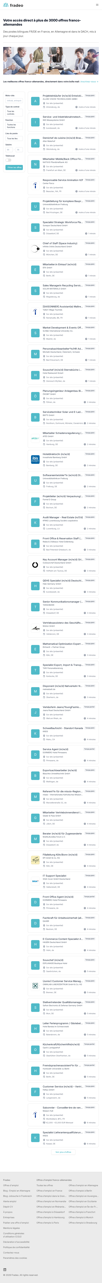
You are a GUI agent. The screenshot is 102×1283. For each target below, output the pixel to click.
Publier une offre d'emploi (16, 1222)
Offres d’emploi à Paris (48, 1222)
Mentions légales (11, 1228)
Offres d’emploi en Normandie (51, 1201)
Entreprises (8, 1217)
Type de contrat (12, 107)
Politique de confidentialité (16, 1247)
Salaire (8, 144)
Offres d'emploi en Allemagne (83, 1185)
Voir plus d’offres (63, 1152)
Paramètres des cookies (15, 1258)
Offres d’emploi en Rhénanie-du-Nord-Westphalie (52, 1206)
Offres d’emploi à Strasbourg (83, 1222)
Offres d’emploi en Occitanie (83, 1201)
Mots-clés (9, 95)
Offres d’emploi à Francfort (82, 1212)
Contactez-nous (11, 1252)
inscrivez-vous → (89, 81)
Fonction (9, 120)
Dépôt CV (8, 1206)
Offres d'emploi (11, 1185)
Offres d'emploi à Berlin (80, 1190)
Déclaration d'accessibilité (16, 1242)
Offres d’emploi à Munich (81, 1217)
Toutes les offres (45, 1185)
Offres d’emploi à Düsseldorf (51, 1212)
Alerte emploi (9, 1201)
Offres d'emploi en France (49, 1190)
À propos (7, 1212)
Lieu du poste (11, 133)
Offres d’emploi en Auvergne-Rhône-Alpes (84, 1196)
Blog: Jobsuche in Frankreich (17, 1196)
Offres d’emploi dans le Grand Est (52, 1196)
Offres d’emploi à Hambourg (51, 1217)
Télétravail (10, 156)
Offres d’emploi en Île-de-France (84, 1206)
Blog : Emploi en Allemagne (16, 1190)
